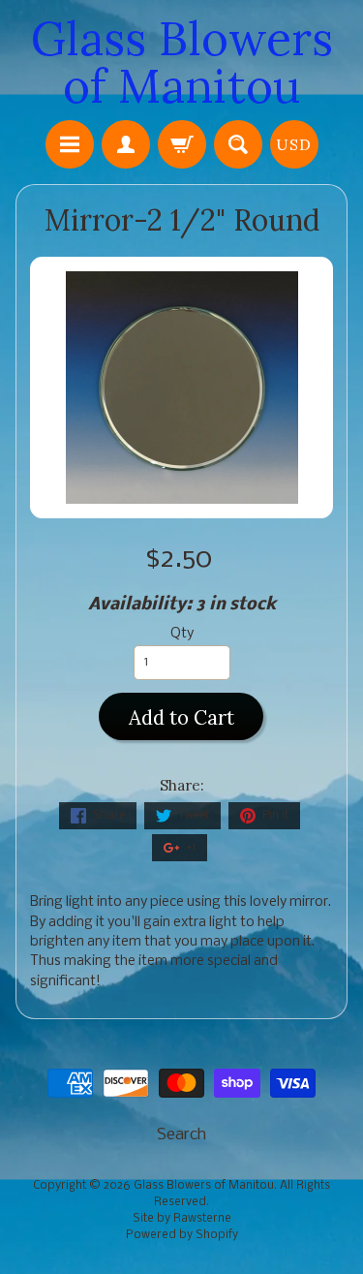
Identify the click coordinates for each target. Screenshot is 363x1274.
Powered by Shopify (182, 1235)
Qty (182, 634)
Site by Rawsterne (182, 1219)
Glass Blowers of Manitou (182, 62)
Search (181, 1135)
